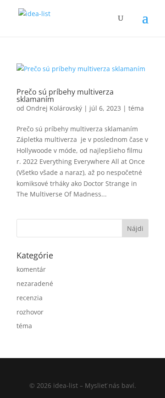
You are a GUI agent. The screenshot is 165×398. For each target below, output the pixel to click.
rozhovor (30, 312)
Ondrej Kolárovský (54, 108)
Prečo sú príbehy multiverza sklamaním (65, 95)
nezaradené (34, 283)
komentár (31, 269)
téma (136, 108)
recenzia (29, 297)
